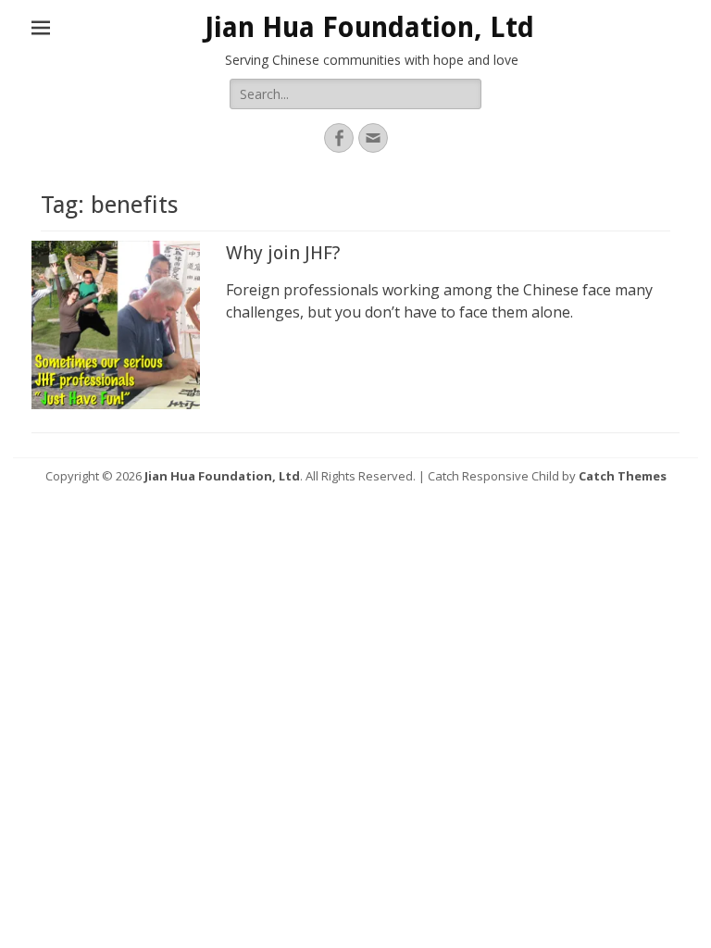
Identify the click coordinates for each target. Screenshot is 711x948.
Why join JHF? (283, 253)
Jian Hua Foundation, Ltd (369, 27)
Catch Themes (623, 476)
